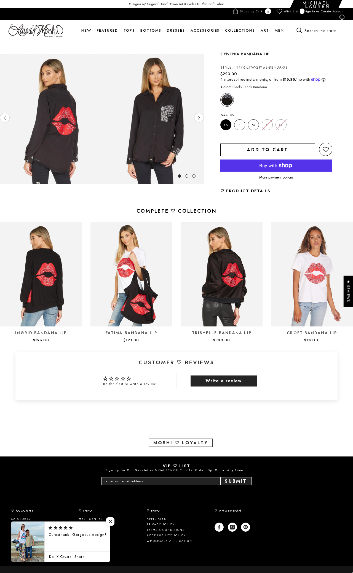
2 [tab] (186, 176)
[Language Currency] (342, 17)
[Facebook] (219, 527)
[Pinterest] (245, 527)
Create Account (333, 11)
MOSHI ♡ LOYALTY (180, 443)
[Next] (199, 117)
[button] (325, 149)
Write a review (223, 381)
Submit (236, 481)
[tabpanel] (51, 119)
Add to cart (267, 150)
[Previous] (5, 117)
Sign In (310, 11)
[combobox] (318, 30)
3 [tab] (194, 176)
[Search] (318, 30)
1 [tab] (179, 176)
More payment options (276, 177)
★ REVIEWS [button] (348, 291)
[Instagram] (232, 527)
